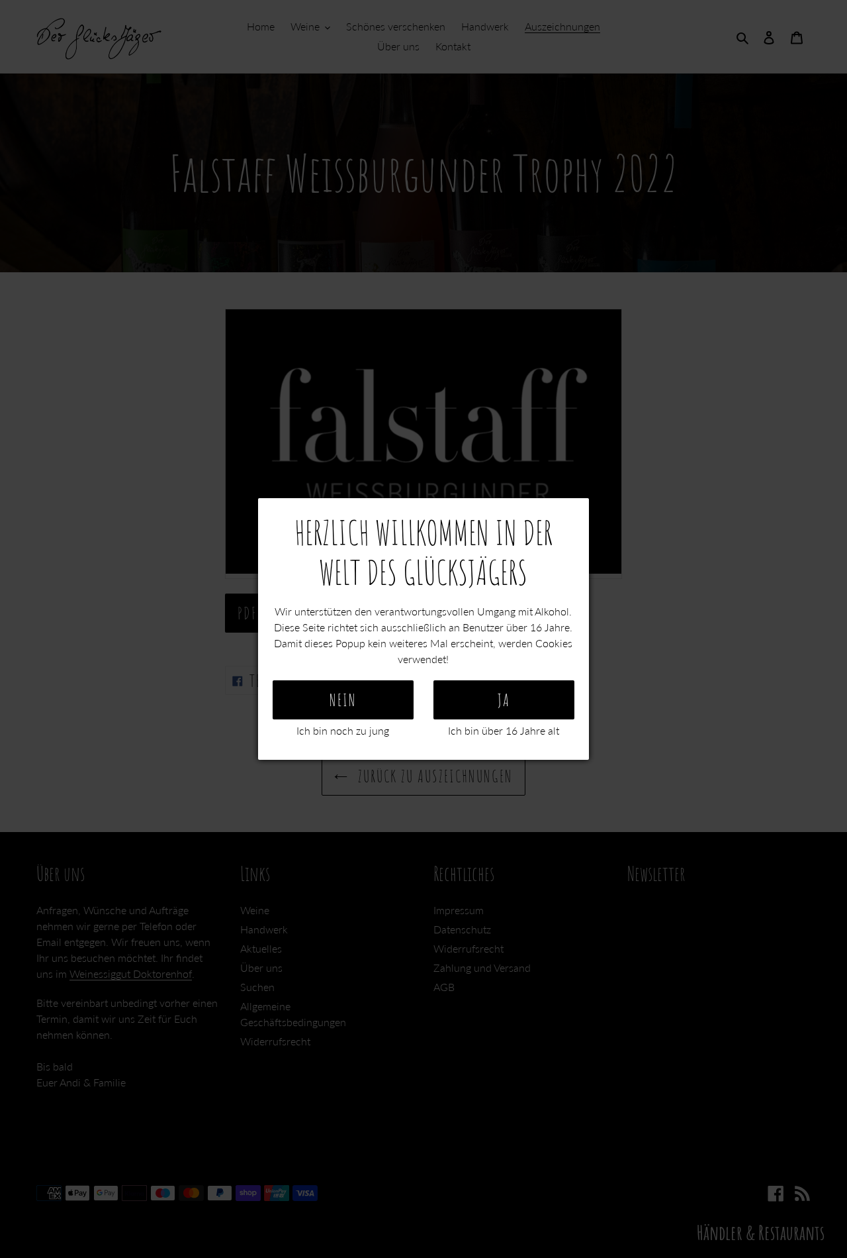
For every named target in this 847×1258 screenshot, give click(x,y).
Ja (504, 700)
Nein (343, 700)
